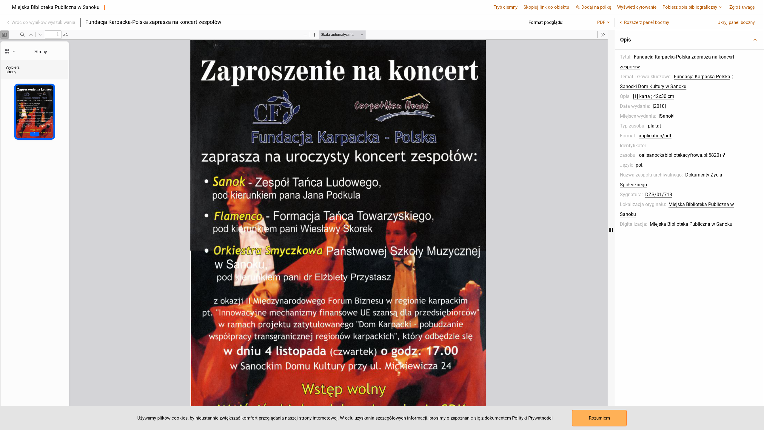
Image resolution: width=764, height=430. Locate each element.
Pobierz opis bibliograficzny (690, 7)
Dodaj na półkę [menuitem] (596, 7)
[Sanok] (666, 116)
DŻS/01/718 (658, 194)
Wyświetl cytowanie (637, 7)
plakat (654, 126)
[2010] (659, 106)
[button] (689, 39)
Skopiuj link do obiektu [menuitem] (546, 7)
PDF (601, 22)
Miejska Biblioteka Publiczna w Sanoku (691, 224)
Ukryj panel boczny (736, 22)
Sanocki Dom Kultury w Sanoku (653, 86)
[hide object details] (611, 230)
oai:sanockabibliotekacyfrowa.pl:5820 (679, 155)
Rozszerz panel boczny (646, 22)
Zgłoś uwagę (742, 7)
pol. (639, 165)
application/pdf (655, 136)
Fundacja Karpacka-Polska (702, 76)
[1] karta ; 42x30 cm (653, 96)
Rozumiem (599, 418)
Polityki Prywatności (532, 418)
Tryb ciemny (505, 7)
